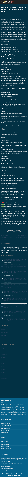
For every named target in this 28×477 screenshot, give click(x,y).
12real (2, 348)
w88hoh (3, 329)
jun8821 (3, 366)
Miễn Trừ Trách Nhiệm (6, 425)
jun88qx (2, 363)
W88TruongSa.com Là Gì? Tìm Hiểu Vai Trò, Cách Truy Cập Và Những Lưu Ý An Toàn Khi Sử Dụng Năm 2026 (15, 299)
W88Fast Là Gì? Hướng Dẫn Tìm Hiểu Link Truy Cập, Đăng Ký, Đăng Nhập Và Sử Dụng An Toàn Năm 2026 (14, 313)
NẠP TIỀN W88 (4, 444)
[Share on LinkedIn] (20, 231)
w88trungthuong (4, 332)
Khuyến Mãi (3, 5)
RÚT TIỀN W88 (4, 446)
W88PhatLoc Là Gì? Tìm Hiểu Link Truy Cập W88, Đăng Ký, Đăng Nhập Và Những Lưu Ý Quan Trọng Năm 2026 (15, 273)
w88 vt (5, 29)
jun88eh (2, 372)
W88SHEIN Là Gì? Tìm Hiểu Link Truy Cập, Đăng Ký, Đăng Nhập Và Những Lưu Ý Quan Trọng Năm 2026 (15, 279)
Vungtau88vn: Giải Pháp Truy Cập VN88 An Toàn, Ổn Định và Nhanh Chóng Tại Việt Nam (15, 260)
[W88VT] (14, 2)
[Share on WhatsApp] (8, 231)
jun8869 (3, 369)
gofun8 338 (3, 357)
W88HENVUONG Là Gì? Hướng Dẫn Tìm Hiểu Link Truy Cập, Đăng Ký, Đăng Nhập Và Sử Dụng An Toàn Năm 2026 (15, 286)
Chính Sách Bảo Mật (5, 428)
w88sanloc (3, 335)
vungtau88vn (4, 378)
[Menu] (2, 1)
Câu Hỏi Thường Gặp (5, 423)
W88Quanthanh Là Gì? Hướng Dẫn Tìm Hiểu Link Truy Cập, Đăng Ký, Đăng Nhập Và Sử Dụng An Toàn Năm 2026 (15, 319)
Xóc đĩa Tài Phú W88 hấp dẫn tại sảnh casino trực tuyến (21, 237)
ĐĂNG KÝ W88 (4, 441)
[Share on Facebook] (10, 231)
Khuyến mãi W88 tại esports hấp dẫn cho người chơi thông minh (7, 237)
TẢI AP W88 (4, 451)
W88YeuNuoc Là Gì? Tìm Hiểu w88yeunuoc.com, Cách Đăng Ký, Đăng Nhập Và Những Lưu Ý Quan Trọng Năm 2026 (15, 266)
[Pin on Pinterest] (17, 231)
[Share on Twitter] (13, 231)
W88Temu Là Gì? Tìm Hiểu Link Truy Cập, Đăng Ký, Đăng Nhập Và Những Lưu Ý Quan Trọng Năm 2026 (15, 293)
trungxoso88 (4, 354)
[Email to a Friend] (15, 231)
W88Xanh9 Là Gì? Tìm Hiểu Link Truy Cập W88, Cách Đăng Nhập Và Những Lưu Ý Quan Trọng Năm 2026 (14, 306)
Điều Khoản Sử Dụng (5, 430)
